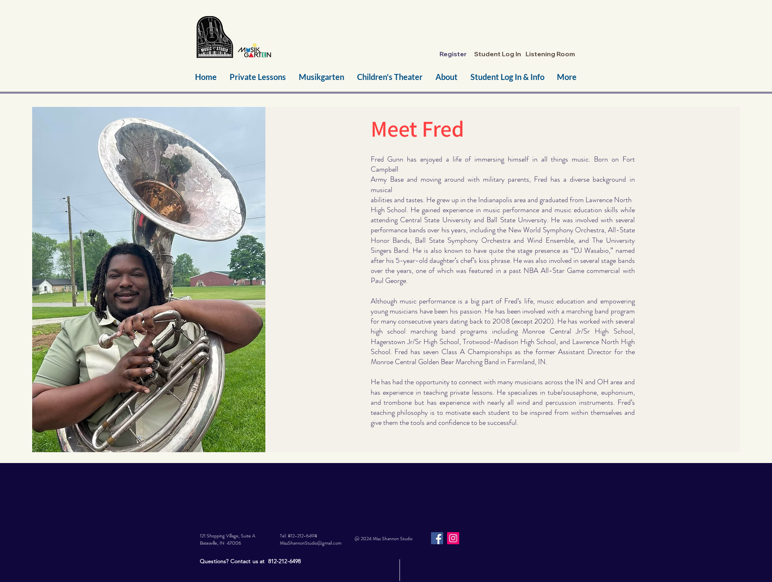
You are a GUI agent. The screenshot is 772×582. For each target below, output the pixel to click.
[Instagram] (453, 538)
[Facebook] (437, 538)
